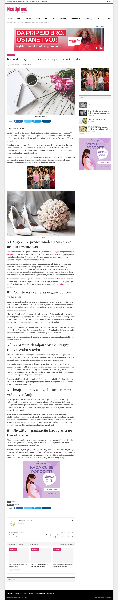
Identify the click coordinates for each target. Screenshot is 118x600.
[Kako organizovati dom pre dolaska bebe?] (19, 555)
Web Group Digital (106, 597)
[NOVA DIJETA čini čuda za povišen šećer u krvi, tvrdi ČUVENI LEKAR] (83, 129)
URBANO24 (44, 1)
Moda (37, 18)
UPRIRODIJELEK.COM (34, 1)
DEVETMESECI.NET (23, 1)
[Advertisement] (77, 9)
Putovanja (10, 593)
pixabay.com (15, 501)
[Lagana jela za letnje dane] (83, 121)
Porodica (63, 18)
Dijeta (19, 18)
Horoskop (88, 18)
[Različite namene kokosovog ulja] (83, 105)
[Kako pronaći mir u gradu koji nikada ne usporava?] (63, 555)
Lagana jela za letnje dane (97, 119)
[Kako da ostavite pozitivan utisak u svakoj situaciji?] (41, 555)
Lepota (10, 18)
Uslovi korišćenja (40, 593)
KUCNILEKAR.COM (12, 1)
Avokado (17, 504)
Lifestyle (11, 55)
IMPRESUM (51, 593)
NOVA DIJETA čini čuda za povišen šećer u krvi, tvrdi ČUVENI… (98, 129)
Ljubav (53, 18)
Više (97, 18)
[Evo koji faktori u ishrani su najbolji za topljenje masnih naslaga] (83, 113)
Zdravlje (28, 18)
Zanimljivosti (75, 18)
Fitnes (25, 593)
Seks (45, 18)
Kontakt (30, 593)
